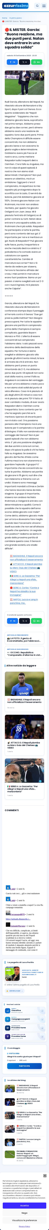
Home (4, 18)
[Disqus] (24, 848)
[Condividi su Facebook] (12, 62)
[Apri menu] (44, 6)
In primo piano (16, 18)
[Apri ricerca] (37, 6)
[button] (45, 1175)
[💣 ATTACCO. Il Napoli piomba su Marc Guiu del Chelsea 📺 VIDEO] (10, 1102)
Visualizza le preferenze (24, 1220)
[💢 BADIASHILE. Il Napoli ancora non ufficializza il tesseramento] (10, 1088)
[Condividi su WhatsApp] (36, 62)
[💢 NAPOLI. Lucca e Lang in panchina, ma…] (10, 1142)
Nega (24, 1213)
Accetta (24, 1205)
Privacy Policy (24, 1226)
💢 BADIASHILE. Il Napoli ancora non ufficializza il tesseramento (24, 701)
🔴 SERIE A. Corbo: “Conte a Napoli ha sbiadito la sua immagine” (24, 591)
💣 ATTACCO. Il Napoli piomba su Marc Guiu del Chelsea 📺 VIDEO (26, 568)
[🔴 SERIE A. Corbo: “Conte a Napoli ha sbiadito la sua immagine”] (10, 1129)
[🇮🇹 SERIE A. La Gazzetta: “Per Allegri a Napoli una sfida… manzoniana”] (10, 1115)
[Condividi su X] (24, 62)
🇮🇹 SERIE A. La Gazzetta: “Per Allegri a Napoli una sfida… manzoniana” (25, 579)
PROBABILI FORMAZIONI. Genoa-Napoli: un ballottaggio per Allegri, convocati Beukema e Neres (29, 1154)
